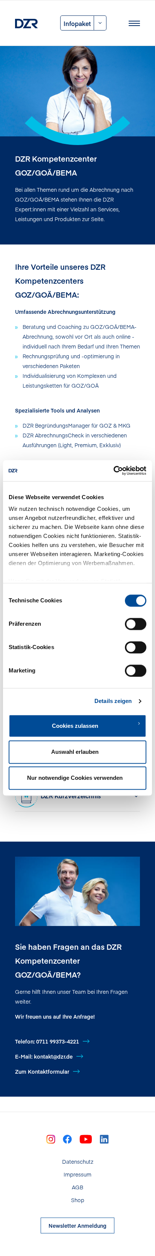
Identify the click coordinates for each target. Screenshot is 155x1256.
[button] (89, 796)
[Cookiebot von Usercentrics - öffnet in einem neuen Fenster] (113, 470)
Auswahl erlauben (75, 752)
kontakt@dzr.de (53, 1056)
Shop (77, 1200)
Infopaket (77, 23)
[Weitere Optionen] (100, 23)
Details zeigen (113, 701)
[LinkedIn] (104, 1138)
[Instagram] (50, 1138)
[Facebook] (67, 1138)
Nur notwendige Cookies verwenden (75, 778)
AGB (77, 1187)
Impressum (77, 1174)
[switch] (135, 624)
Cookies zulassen (75, 726)
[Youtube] (85, 1138)
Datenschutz (77, 1161)
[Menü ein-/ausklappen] (134, 23)
